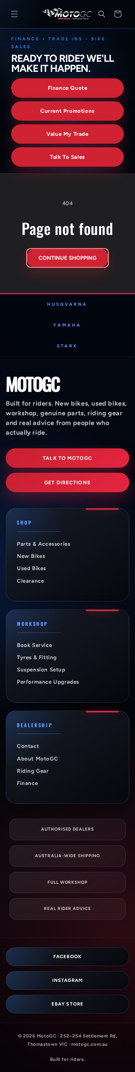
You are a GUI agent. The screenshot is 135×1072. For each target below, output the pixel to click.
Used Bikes (31, 568)
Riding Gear (33, 771)
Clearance (30, 581)
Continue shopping (67, 258)
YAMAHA (67, 325)
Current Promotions (67, 111)
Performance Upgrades (48, 682)
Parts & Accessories (43, 544)
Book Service (34, 645)
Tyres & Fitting (37, 657)
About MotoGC (37, 759)
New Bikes (31, 556)
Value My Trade (67, 134)
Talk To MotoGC (67, 458)
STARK (67, 345)
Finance (27, 783)
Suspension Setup (41, 669)
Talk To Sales (67, 157)
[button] (14, 14)
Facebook (67, 956)
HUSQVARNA (67, 304)
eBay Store (67, 1004)
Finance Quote (67, 88)
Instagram (67, 980)
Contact (28, 746)
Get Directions (67, 483)
